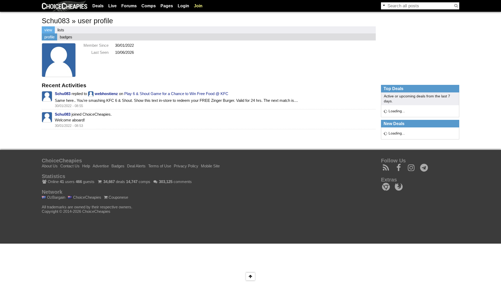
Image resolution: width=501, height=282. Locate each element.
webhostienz (106, 93)
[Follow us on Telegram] (424, 169)
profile (49, 37)
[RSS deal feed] (386, 169)
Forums (129, 6)
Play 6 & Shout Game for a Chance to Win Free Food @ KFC (176, 93)
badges (66, 37)
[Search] (456, 5)
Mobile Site (210, 166)
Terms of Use (159, 166)
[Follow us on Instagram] (411, 169)
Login (183, 6)
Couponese (118, 197)
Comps (148, 6)
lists (60, 30)
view (48, 30)
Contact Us (70, 166)
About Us (50, 166)
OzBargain (55, 197)
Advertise (101, 166)
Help (86, 166)
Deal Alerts (136, 166)
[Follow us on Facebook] (399, 169)
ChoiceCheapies (86, 197)
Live (112, 6)
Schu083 (62, 93)
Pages (166, 6)
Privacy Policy (186, 166)
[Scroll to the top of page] (250, 276)
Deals (98, 6)
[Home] (64, 6)
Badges (117, 166)
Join (198, 6)
